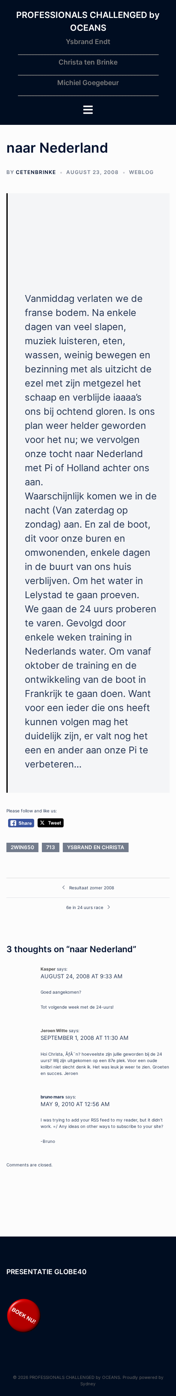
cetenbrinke (36, 172)
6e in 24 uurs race (84, 907)
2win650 (22, 847)
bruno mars (52, 1096)
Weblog (141, 172)
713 (50, 847)
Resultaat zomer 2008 (91, 887)
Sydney (88, 1383)
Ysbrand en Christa (95, 847)
